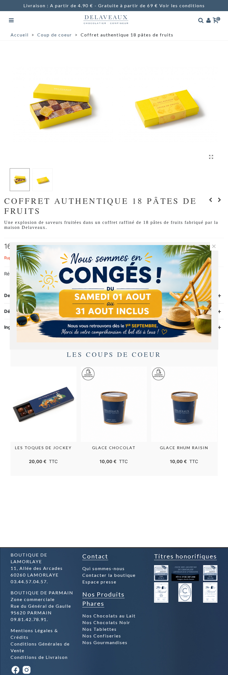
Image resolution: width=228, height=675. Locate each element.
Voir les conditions (182, 5)
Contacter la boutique (109, 575)
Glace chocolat (114, 447)
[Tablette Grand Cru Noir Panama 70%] (211, 200)
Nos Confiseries (101, 635)
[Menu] (12, 19)
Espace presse (99, 581)
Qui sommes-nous (103, 568)
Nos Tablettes (99, 629)
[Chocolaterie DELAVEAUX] (106, 19)
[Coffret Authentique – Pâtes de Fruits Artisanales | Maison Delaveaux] (211, 157)
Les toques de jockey (43, 447)
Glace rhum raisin (184, 447)
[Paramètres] (209, 19)
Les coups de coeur (114, 354)
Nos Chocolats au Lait (109, 615)
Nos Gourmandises (105, 642)
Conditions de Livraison (39, 657)
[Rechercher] (201, 19)
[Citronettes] (219, 200)
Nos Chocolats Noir (106, 622)
